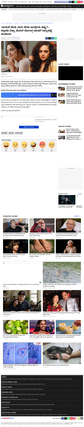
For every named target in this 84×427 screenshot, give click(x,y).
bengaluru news (33, 379)
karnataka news (25, 379)
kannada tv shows (40, 384)
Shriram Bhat (15, 37)
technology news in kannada (9, 399)
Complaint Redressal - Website (43, 422)
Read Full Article (29, 127)
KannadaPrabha (23, 1)
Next (82, 9)
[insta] (81, 2)
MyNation (49, 1)
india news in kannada (51, 379)
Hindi (40, 1)
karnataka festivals (49, 404)
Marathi (44, 1)
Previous (79, 9)
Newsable (10, 1)
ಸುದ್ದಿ (24, 6)
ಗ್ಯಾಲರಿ (28, 6)
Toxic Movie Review (40, 9)
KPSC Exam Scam (66, 9)
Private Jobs (16, 414)
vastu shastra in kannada (38, 404)
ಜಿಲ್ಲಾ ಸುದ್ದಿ (54, 6)
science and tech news (32, 399)
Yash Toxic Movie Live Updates (26, 9)
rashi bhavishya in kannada (8, 404)
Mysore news (41, 379)
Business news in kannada (8, 394)
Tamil (33, 1)
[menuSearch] (82, 6)
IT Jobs (65, 414)
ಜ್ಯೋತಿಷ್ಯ (39, 6)
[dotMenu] (73, 6)
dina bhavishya (19, 404)
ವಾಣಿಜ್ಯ (69, 6)
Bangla (37, 1)
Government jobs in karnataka (39, 414)
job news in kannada (7, 414)
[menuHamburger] (79, 6)
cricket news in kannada (20, 389)
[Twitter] (73, 2)
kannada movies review (19, 384)
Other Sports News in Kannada (35, 389)
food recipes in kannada (22, 409)
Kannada (16, 1)
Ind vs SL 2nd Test (13, 9)
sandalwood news (30, 384)
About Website (5, 422)
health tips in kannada (34, 409)
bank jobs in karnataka (25, 414)
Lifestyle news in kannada (8, 409)
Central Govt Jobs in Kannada (55, 414)
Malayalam (4, 1)
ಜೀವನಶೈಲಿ (63, 6)
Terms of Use (17, 422)
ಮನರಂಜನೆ (33, 6)
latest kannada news (15, 379)
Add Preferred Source (60, 2)
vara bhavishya (27, 404)
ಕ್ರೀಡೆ (59, 6)
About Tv (11, 422)
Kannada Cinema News (7, 384)
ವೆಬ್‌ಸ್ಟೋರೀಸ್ (46, 6)
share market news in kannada (23, 394)
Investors (80, 422)
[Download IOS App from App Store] (81, 418)
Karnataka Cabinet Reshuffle (53, 9)
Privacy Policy (24, 422)
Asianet (7, 418)
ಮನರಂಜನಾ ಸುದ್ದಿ (18, 132)
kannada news (5, 379)
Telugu (29, 1)
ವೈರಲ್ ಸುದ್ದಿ (11, 132)
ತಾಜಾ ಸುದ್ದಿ (19, 6)
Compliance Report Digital (70, 422)
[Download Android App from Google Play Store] (78, 418)
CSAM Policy (31, 422)
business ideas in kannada (38, 394)
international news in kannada (65, 379)
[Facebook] (70, 2)
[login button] (77, 6)
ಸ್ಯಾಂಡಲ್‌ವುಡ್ (4, 132)
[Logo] (8, 6)
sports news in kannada (8, 389)
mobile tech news (21, 399)
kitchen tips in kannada (46, 409)
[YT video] (78, 2)
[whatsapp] (75, 2)
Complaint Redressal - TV (57, 422)
